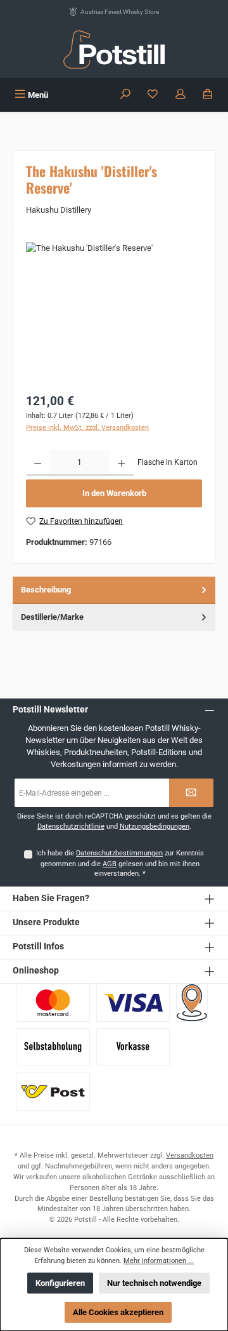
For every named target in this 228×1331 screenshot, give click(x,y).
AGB (110, 864)
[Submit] (191, 793)
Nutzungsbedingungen (154, 826)
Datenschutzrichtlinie (70, 826)
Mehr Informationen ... (159, 1261)
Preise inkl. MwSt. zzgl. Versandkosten (87, 428)
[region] (114, 313)
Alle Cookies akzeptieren (118, 1312)
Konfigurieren (60, 1283)
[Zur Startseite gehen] (114, 49)
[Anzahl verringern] (37, 463)
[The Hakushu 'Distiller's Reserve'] (114, 313)
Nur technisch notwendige (154, 1283)
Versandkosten (189, 1155)
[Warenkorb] (208, 94)
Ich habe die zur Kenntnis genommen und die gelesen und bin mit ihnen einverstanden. (120, 863)
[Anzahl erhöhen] (121, 463)
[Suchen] (125, 94)
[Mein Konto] (180, 94)
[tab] (114, 590)
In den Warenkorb (114, 493)
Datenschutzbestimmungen (119, 853)
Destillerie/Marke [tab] (52, 617)
